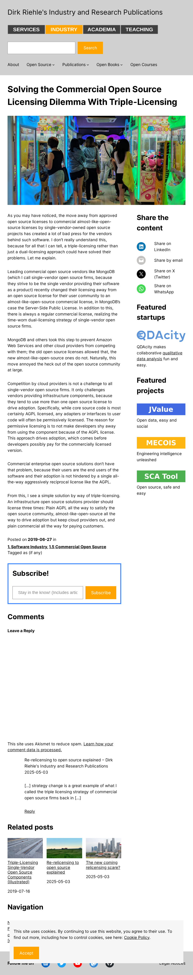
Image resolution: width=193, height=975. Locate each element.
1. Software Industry (27, 546)
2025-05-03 (36, 772)
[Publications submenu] (88, 64)
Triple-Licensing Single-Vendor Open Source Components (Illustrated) (23, 872)
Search (90, 47)
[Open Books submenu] (121, 64)
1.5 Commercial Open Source (77, 546)
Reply (29, 811)
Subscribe (101, 592)
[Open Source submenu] (53, 64)
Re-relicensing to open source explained (63, 867)
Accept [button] (26, 952)
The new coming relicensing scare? (103, 865)
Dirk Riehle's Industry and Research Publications (85, 12)
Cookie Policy (136, 937)
